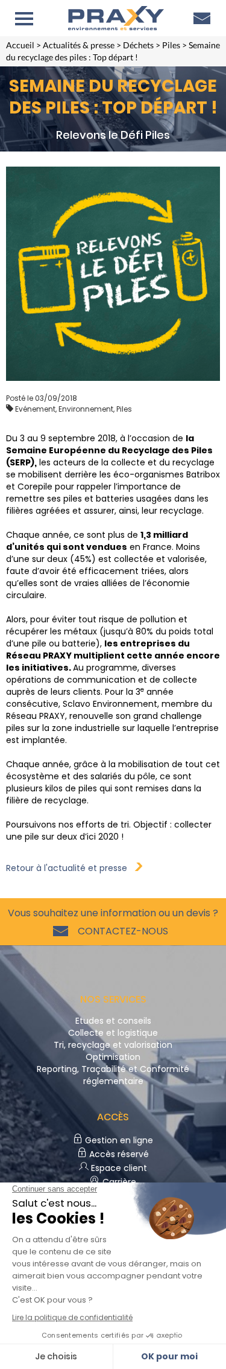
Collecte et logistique (113, 1033)
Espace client (118, 1168)
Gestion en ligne (118, 1140)
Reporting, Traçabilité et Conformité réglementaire (113, 1075)
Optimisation (113, 1057)
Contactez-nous (120, 931)
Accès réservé (118, 1154)
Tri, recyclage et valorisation (113, 1045)
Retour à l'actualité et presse (70, 868)
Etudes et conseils (113, 1021)
